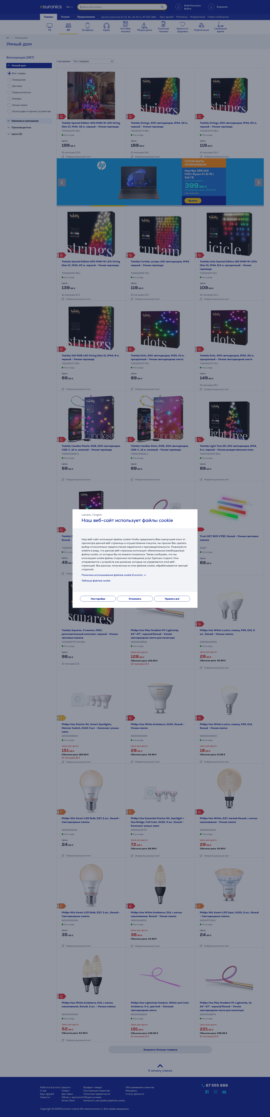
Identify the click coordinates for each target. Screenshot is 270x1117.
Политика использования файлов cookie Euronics (112, 575)
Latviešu (86, 514)
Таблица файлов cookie (96, 580)
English (98, 514)
